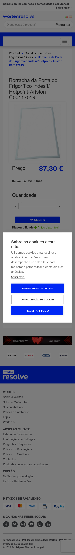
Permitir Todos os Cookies (38, 288)
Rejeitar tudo (37, 310)
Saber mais (17, 277)
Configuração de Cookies (38, 299)
